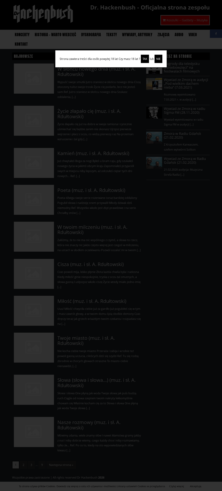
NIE (158, 59)
